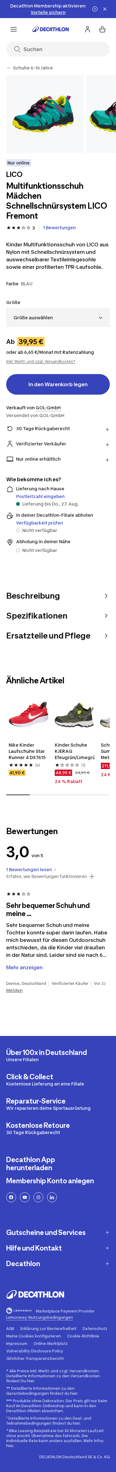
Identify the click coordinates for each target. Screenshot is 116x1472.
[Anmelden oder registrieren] (87, 29)
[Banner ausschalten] (95, 9)
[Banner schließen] (105, 9)
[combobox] (58, 317)
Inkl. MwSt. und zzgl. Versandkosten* (40, 361)
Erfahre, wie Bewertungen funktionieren (46, 876)
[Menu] (13, 29)
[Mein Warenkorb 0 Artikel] (102, 29)
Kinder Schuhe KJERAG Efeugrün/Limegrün (75, 751)
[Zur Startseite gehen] (50, 29)
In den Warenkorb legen (58, 384)
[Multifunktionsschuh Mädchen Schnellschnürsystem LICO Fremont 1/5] (45, 114)
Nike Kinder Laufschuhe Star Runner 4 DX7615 (27, 751)
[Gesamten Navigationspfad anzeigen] (8, 67)
